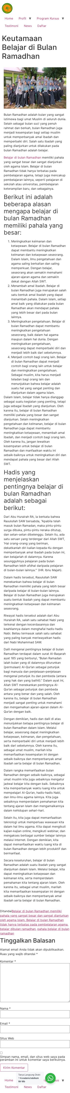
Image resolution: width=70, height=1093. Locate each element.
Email (5, 1023)
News (28, 26)
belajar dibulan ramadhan (18, 929)
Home (9, 18)
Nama (5, 1008)
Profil (22, 18)
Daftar (41, 26)
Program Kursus (48, 18)
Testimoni (11, 26)
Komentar (8, 961)
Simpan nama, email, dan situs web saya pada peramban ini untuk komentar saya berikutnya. (33, 1058)
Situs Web (7, 1038)
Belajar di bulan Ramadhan (22, 157)
